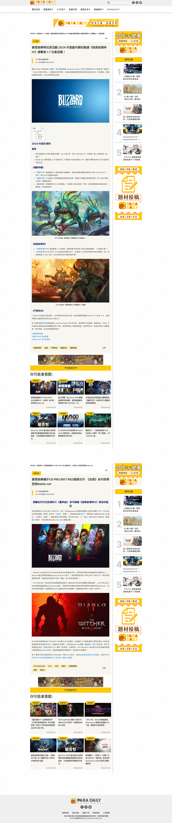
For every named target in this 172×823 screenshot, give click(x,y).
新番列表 (73, 9)
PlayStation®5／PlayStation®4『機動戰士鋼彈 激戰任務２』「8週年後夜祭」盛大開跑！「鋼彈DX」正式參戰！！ (132, 138)
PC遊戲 (46, 33)
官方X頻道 (68, 658)
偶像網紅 (98, 9)
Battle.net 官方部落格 (41, 339)
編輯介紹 (86, 813)
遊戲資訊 (47, 9)
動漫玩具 (85, 9)
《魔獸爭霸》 (39, 134)
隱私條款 (75, 813)
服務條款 (65, 813)
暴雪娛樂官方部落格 (90, 655)
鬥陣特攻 (54, 348)
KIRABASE (112, 9)
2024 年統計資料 (38, 131)
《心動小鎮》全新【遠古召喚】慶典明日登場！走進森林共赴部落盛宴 (131, 98)
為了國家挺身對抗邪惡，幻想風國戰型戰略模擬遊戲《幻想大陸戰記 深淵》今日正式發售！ (132, 118)
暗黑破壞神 (41, 249)
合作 (100, 511)
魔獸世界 (40, 172)
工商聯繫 (106, 813)
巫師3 (59, 514)
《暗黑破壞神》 (40, 136)
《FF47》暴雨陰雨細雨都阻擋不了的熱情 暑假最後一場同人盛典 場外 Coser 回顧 (132, 158)
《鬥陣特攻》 (39, 138)
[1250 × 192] (70, 364)
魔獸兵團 (40, 178)
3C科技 (60, 9)
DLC (50, 666)
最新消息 (36, 9)
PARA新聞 (41, 62)
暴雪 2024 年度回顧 (40, 336)
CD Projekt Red (39, 666)
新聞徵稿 (96, 813)
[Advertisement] (86, 32)
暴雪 (57, 69)
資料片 (83, 514)
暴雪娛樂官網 (38, 334)
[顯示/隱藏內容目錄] (41, 128)
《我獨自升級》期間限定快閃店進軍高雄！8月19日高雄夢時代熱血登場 (132, 77)
